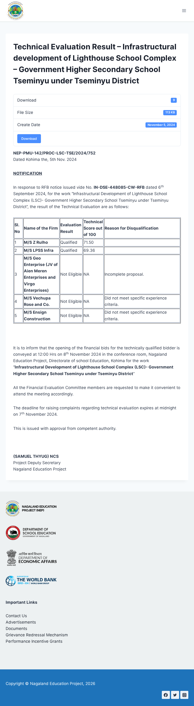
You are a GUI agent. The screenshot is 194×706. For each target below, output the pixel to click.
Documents (16, 628)
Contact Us (16, 615)
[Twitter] (175, 695)
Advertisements (21, 622)
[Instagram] (184, 695)
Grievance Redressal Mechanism (37, 635)
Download (29, 139)
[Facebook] (166, 695)
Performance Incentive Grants (34, 641)
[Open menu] (184, 10)
